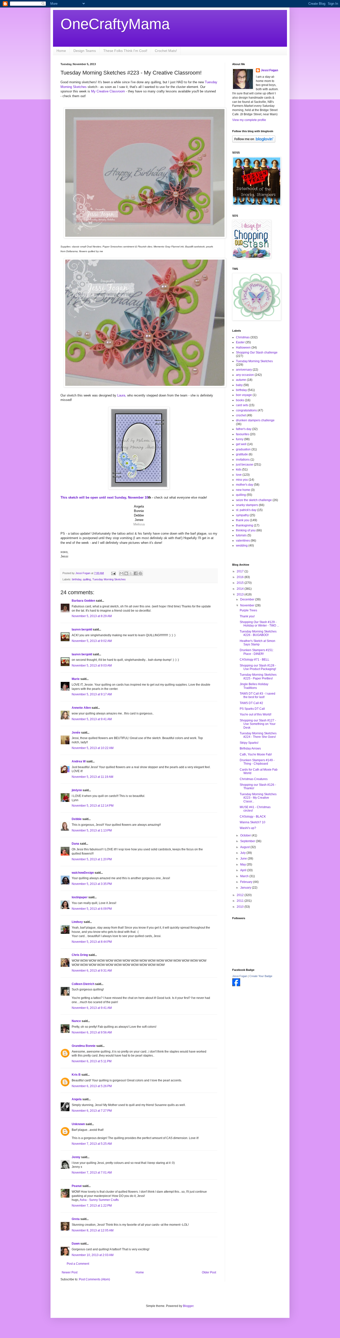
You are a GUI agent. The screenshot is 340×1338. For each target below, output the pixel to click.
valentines (243, 540)
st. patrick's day (246, 510)
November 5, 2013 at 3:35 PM (92, 884)
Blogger (188, 1306)
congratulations (246, 410)
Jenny (76, 1157)
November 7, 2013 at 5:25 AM (92, 1143)
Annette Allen (81, 707)
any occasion (245, 375)
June (244, 858)
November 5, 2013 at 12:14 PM (92, 805)
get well (241, 444)
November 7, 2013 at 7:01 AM (92, 1172)
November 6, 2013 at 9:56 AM (92, 1032)
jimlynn (77, 790)
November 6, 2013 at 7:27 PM (92, 1110)
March (244, 876)
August (245, 847)
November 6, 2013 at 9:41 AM (92, 1008)
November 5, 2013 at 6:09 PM (92, 908)
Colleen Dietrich (83, 984)
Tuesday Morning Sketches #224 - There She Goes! (258, 735)
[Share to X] (130, 573)
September (248, 841)
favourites (242, 434)
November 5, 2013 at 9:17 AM (92, 694)
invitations (243, 459)
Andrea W (79, 761)
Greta (76, 1219)
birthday (76, 579)
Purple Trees (248, 610)
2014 (240, 588)
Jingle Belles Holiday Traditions (254, 685)
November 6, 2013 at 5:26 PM (92, 1086)
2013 (240, 594)
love (239, 474)
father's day (243, 429)
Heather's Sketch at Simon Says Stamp (257, 642)
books (240, 400)
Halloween (243, 347)
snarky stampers (247, 505)
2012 (240, 895)
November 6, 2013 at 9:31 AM (92, 970)
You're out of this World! (255, 714)
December (247, 599)
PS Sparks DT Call (252, 708)
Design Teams (84, 51)
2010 (240, 906)
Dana (75, 843)
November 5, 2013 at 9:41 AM (92, 719)
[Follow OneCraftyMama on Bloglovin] (253, 141)
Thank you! (247, 616)
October (246, 835)
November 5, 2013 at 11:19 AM (92, 777)
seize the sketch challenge (254, 500)
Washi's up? (248, 828)
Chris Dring (80, 955)
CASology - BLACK (253, 816)
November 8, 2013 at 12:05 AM (92, 1230)
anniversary (244, 369)
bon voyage (244, 395)
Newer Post (69, 1272)
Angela (77, 1099)
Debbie (77, 819)
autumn (241, 380)
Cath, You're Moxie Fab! (256, 754)
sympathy (242, 515)
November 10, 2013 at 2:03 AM (92, 1255)
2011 (240, 901)
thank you (242, 520)
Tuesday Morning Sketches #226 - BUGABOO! (258, 633)
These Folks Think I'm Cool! (125, 51)
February (246, 882)
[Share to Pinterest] (140, 573)
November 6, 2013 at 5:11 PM (92, 1061)
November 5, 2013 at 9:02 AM (92, 641)
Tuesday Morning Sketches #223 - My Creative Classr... (258, 797)
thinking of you (246, 530)
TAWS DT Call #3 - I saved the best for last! (257, 695)
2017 (240, 571)
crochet (241, 415)
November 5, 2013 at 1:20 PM (92, 859)
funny (239, 439)
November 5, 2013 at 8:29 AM (92, 616)
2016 (240, 577)
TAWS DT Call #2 (251, 703)
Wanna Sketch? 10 (252, 822)
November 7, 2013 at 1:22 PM (92, 1205)
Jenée (76, 732)
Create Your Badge (260, 976)
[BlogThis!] (126, 573)
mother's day (244, 484)
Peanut (77, 1186)
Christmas (243, 337)
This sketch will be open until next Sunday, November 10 (104, 497)
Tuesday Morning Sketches (109, 579)
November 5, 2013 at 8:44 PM (92, 942)
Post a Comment (78, 1263)
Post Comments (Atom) (94, 1279)
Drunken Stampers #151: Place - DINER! (257, 651)
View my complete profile (249, 120)
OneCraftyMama (115, 24)
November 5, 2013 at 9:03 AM (92, 665)
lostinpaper (80, 897)
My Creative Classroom (108, 91)
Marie (76, 679)
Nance (76, 1021)
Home (61, 51)
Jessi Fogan (269, 70)
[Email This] (121, 573)
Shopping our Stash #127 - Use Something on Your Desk (258, 724)
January (246, 887)
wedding (242, 545)
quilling (87, 579)
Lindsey (77, 922)
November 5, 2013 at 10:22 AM (92, 748)
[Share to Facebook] (135, 573)
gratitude (242, 454)
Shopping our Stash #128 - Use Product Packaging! (258, 667)
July (243, 853)
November (247, 605)
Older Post (209, 1272)
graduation (243, 449)
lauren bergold (82, 629)
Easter (240, 342)
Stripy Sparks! (249, 743)
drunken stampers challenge (255, 420)
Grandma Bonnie (84, 1046)
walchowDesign (83, 872)
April (243, 870)
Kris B (76, 1074)
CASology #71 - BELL (254, 659)
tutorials (241, 535)
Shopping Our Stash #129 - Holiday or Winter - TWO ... (259, 623)
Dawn (76, 1243)
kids (238, 469)
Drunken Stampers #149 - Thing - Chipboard (257, 761)
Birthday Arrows (250, 748)
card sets (242, 405)
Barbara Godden (83, 600)
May (243, 864)
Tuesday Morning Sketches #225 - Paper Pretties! (258, 676)
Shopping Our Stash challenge (257, 352)
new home (243, 490)
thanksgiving (244, 525)
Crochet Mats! (166, 51)
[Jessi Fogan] (236, 985)
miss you (242, 479)
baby (239, 385)
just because (244, 464)
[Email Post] (113, 573)
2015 (240, 583)
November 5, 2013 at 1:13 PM (92, 830)
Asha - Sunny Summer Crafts (99, 1200)
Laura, (121, 395)
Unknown (78, 1124)
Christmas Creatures (254, 779)
